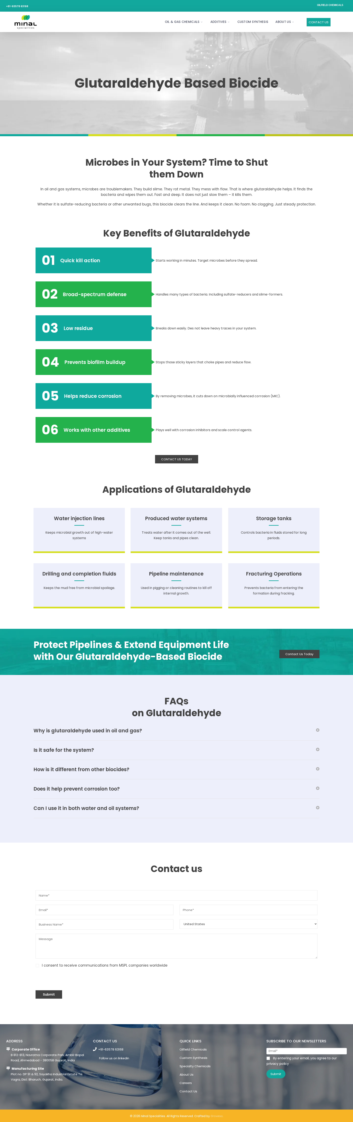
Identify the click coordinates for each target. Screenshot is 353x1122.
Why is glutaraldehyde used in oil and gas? (88, 730)
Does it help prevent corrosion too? (77, 788)
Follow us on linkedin (113, 1058)
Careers (186, 1083)
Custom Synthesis (252, 22)
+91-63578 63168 (17, 6)
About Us (283, 22)
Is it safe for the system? (64, 750)
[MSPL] (25, 22)
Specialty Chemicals (195, 1066)
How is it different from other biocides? (81, 769)
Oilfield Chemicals (330, 5)
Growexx (217, 1116)
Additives (218, 22)
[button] (176, 730)
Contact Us (318, 22)
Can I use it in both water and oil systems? (86, 808)
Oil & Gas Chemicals (182, 22)
